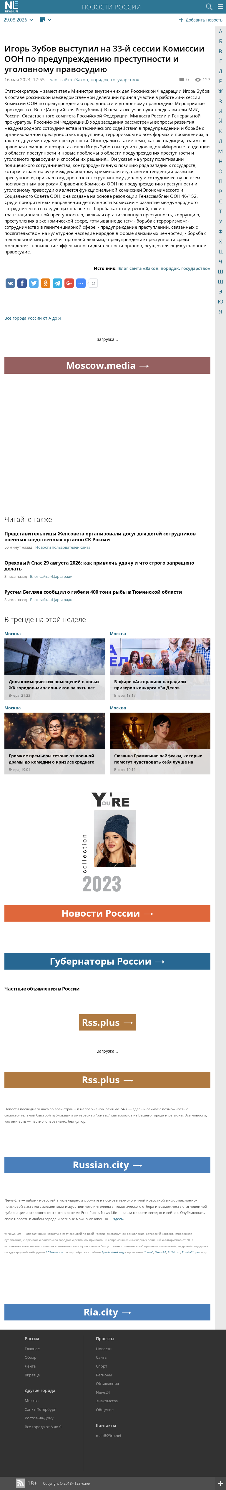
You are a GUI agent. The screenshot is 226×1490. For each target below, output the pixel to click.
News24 (160, 1252)
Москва (32, 1400)
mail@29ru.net (109, 1435)
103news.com (55, 1252)
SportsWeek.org (113, 1252)
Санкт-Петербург (40, 1409)
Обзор (30, 1357)
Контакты (106, 1425)
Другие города (40, 1390)
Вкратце (32, 1375)
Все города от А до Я (43, 1426)
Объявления (107, 1383)
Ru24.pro (174, 1252)
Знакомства (107, 1400)
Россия (32, 1338)
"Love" (148, 1252)
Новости (104, 1348)
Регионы (104, 1375)
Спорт (101, 1366)
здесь (118, 1218)
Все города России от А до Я (32, 318)
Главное (32, 1348)
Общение (105, 1409)
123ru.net (82, 1483)
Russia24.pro (191, 1252)
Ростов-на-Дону (39, 1418)
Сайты (101, 1357)
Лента (30, 1366)
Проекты (105, 1338)
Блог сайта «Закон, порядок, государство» (94, 79)
